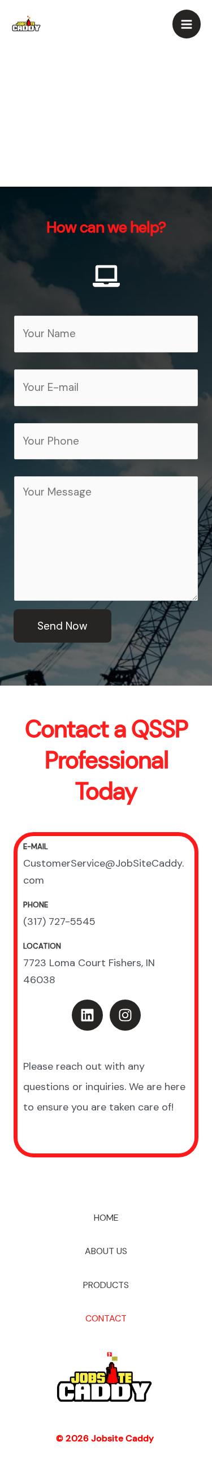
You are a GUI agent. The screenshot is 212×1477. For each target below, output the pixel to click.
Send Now (62, 626)
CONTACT (106, 1318)
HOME (106, 1218)
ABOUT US (106, 1251)
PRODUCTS (106, 1285)
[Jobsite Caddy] (26, 24)
